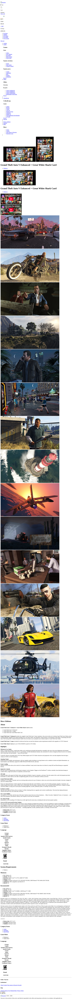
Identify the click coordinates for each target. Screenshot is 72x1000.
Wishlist (5, 34)
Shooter (8, 75)
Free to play (8, 58)
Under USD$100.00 (10, 93)
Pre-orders (8, 55)
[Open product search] (1, 6)
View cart (3, 13)
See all (4, 78)
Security (20, 985)
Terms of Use (7, 990)
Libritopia (8, 113)
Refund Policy (14, 990)
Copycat (8, 110)
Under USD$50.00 (10, 91)
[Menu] (1, 1)
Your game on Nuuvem (11, 132)
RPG (7, 74)
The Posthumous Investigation (13, 115)
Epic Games (9, 65)
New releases (9, 54)
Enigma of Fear (9, 111)
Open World (6, 820)
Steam (7, 63)
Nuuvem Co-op (9, 133)
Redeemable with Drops (11, 94)
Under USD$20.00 (10, 90)
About (7, 129)
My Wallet (5, 37)
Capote (7, 109)
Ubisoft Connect (10, 66)
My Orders (5, 36)
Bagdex (8, 107)
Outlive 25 (8, 114)
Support (2, 990)
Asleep (7, 106)
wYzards (8, 116)
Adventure (8, 73)
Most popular (9, 56)
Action (7, 71)
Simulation (8, 76)
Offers (7, 53)
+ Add (2, 26)
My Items (5, 33)
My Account (6, 38)
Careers (8, 131)
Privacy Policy (20, 990)
